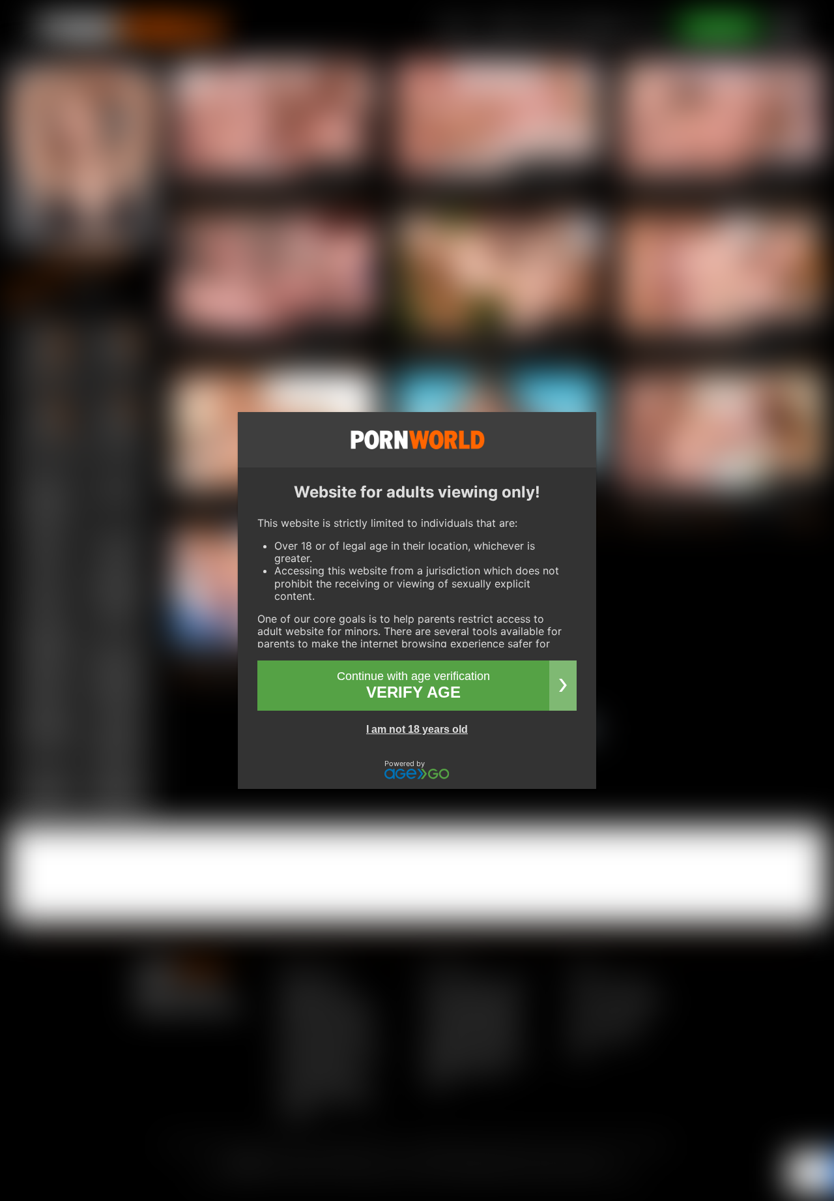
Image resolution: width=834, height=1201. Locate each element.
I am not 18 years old (417, 729)
